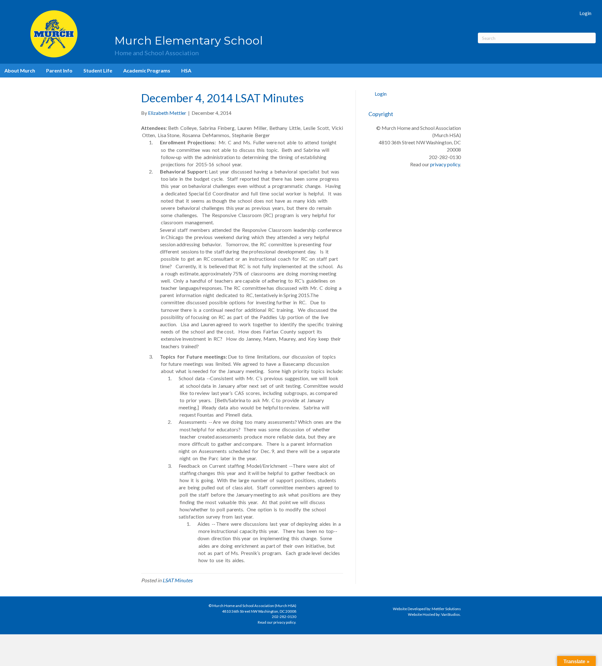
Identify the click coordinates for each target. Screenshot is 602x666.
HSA (186, 70)
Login (585, 13)
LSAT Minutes (177, 580)
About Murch (19, 70)
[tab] (242, 131)
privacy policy (445, 164)
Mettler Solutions (446, 608)
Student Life (97, 70)
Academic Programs (146, 70)
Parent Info (59, 70)
